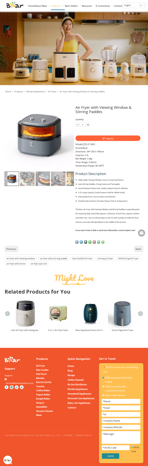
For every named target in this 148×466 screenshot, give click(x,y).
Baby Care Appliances (79, 402)
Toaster (40, 386)
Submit (110, 456)
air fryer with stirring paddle (53, 258)
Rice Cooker (42, 369)
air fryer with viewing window (21, 258)
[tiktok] (16, 387)
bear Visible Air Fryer (82, 258)
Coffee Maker (43, 390)
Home (71, 365)
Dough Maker (43, 398)
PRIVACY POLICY (83, 435)
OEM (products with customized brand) (115, 388)
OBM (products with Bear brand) (118, 379)
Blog (70, 370)
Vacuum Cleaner (44, 410)
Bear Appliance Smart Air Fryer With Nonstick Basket (119, 330)
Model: (79, 144)
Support (9, 375)
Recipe (71, 375)
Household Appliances (79, 393)
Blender (40, 378)
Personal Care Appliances (81, 398)
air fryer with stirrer (16, 263)
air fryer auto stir (39, 263)
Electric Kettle (43, 382)
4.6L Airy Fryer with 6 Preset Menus (23, 330)
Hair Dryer (41, 373)
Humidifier (41, 406)
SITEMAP (68, 435)
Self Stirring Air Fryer (128, 258)
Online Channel (76, 379)
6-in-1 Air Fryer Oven (88, 330)
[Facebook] (6, 387)
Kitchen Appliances (78, 389)
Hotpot (40, 402)
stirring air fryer (105, 258)
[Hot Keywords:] (140, 5)
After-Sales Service (114, 395)
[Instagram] (11, 387)
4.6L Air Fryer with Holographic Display (55, 330)
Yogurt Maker (43, 394)
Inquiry (110, 138)
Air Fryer (40, 365)
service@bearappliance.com (19, 383)
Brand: (79, 148)
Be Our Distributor (77, 384)
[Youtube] (22, 387)
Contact (72, 407)
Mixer (39, 415)
